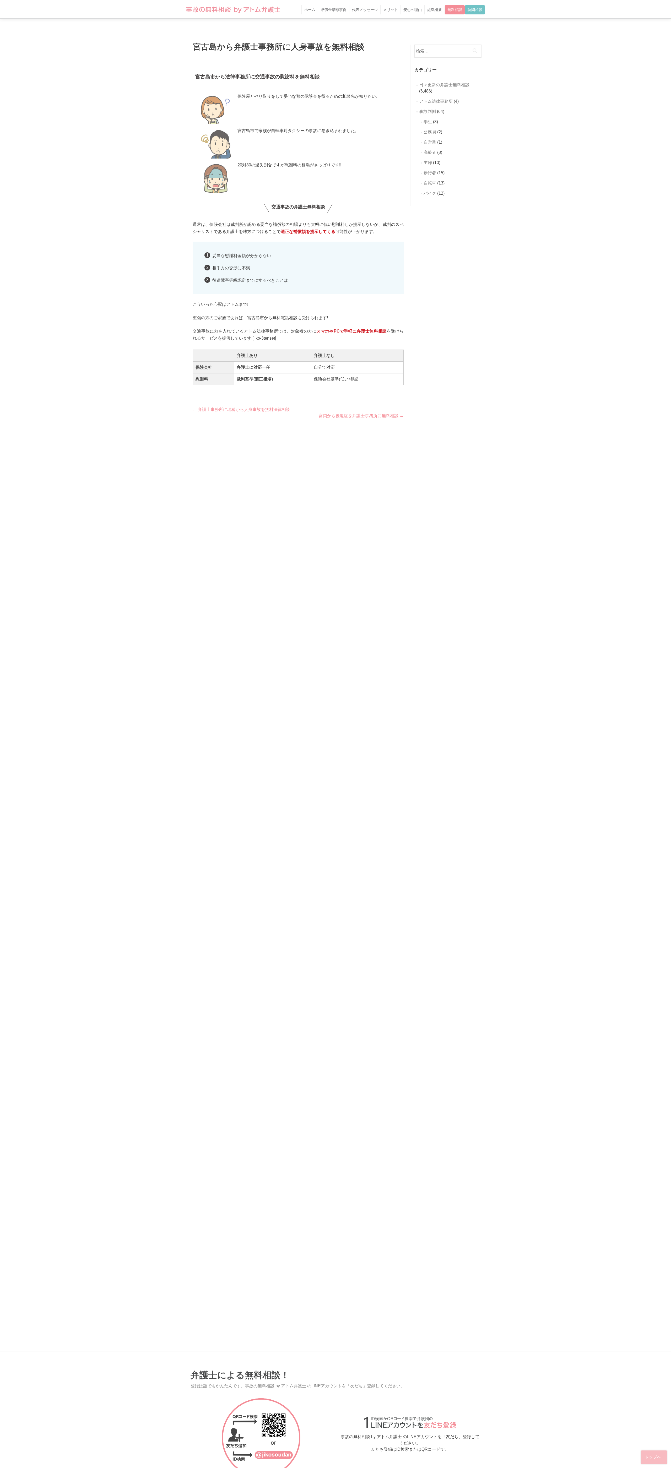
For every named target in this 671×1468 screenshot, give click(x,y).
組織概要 (434, 10)
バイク (430, 193)
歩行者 (430, 173)
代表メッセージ (365, 10)
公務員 (430, 132)
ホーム (309, 10)
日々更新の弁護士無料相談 (444, 85)
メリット (390, 10)
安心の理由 (412, 10)
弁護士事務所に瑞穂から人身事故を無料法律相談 (241, 409)
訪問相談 (475, 10)
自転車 (430, 183)
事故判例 (427, 111)
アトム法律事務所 (436, 101)
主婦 (428, 162)
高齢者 (430, 152)
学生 (428, 121)
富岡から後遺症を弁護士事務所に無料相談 (361, 416)
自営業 (430, 142)
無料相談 (454, 10)
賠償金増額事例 (334, 10)
